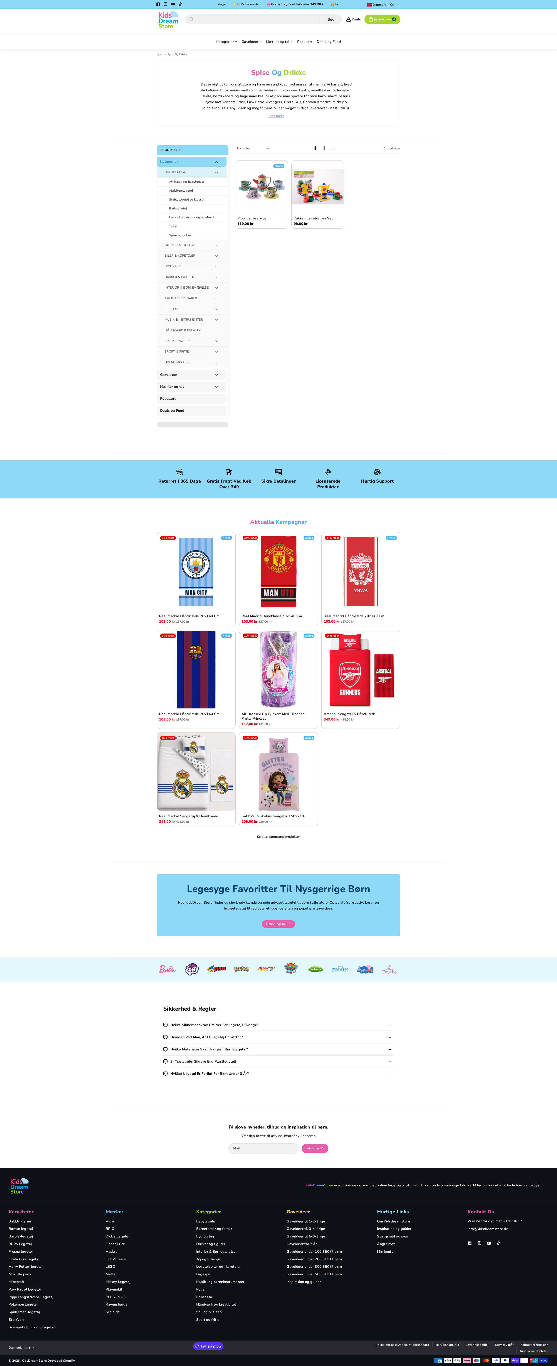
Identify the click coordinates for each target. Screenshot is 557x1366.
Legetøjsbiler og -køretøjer (218, 1266)
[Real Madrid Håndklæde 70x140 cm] (196, 571)
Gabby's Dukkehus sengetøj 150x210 (273, 816)
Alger (110, 1221)
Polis (200, 1289)
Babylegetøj (206, 1221)
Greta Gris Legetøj (24, 1259)
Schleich (112, 1312)
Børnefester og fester (214, 1228)
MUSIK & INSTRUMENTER (184, 320)
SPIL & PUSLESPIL (178, 341)
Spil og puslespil (210, 1312)
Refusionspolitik (447, 1345)
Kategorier (169, 162)
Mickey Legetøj (118, 1281)
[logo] (19, 1185)
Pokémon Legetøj (23, 1304)
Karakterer (21, 1212)
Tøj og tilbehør (208, 1259)
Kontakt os (481, 1212)
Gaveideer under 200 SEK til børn (314, 1259)
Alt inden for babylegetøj (187, 182)
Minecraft (17, 1281)
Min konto (385, 1251)
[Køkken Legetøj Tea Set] (318, 187)
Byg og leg (205, 1236)
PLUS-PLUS (116, 1297)
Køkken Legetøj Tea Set (313, 218)
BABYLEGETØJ (175, 172)
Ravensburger (117, 1304)
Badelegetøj (178, 208)
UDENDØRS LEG (177, 362)
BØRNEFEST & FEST (180, 245)
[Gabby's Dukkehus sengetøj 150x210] (278, 771)
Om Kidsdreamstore (393, 1221)
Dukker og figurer (210, 1244)
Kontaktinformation (534, 1345)
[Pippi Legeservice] (261, 187)
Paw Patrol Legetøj (25, 1289)
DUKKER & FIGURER (179, 277)
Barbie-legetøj (21, 1236)
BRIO (110, 1228)
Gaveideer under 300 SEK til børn (314, 1266)
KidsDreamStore (34, 1361)
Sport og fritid (208, 1319)
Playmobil (114, 1289)
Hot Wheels (116, 1259)
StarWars (17, 1319)
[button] (382, 19)
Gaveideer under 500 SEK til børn (314, 1274)
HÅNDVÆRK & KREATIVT (183, 330)
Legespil (203, 1274)
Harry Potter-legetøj (26, 1266)
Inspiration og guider (304, 1281)
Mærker (115, 1212)
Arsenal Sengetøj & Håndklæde (350, 714)
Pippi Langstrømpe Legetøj (31, 1297)
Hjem (160, 54)
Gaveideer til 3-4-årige (306, 1228)
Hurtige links (393, 1212)
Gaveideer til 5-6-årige (306, 1236)
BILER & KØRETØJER (180, 256)
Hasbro (112, 1251)
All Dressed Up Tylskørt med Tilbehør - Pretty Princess (274, 716)
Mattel (111, 1274)
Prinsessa (204, 1297)
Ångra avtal (387, 1244)
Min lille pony (20, 1274)
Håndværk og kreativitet (216, 1304)
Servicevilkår (504, 1345)
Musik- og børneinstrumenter (220, 1281)
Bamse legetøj (21, 1228)
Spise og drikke (180, 235)
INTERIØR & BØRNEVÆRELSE (187, 288)
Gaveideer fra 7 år (302, 1244)
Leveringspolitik (477, 1345)
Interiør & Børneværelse (216, 1251)
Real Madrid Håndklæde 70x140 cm (189, 616)
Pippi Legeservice (251, 218)
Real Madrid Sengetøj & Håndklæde (188, 816)
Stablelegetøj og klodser (187, 199)
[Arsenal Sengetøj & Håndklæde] (361, 669)
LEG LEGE (172, 309)
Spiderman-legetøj (24, 1312)
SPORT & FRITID (177, 351)
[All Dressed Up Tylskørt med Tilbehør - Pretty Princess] (278, 669)
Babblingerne (20, 1221)
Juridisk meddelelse (534, 1351)
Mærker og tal (172, 387)
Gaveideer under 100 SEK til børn (314, 1251)
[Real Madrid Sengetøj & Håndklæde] (196, 771)
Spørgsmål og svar (392, 1236)
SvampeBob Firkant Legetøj (32, 1327)
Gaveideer (168, 375)
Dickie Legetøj (117, 1236)
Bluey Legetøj (20, 1244)
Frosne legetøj (21, 1251)
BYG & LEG (173, 266)
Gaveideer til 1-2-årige (306, 1221)
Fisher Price (115, 1244)
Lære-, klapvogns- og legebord (191, 217)
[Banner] (167, 969)
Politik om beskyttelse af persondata (402, 1345)
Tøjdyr (173, 226)
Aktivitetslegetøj (181, 191)
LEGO (110, 1266)
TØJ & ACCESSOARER (181, 298)
